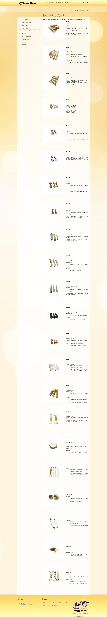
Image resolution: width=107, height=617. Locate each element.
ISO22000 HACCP (65, 3)
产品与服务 (58, 3)
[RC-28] (54, 549)
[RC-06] (54, 237)
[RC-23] (54, 445)
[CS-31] (54, 28)
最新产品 (53, 3)
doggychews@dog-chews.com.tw (27, 604)
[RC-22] (54, 419)
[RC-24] (54, 471)
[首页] (27, 1)
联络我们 (72, 3)
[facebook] (55, 599)
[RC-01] (54, 107)
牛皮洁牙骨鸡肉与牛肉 (84, 10)
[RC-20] (54, 367)
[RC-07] (54, 263)
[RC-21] (54, 393)
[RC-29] (54, 575)
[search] (88, 2)
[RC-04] (54, 185)
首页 (72, 10)
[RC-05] (54, 211)
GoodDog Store (79, 3)
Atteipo (79, 616)
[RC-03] (54, 159)
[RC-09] (54, 315)
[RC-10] (54, 341)
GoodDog (50, 605)
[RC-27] (54, 523)
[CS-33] (54, 81)
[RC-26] (54, 497)
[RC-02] (54, 133)
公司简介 (48, 3)
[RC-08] (54, 289)
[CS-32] (54, 55)
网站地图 (56, 605)
